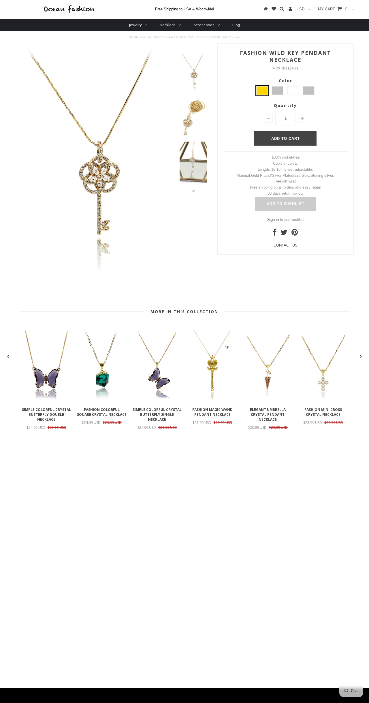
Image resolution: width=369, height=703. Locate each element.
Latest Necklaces (157, 36)
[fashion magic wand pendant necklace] (212, 401)
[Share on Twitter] (283, 234)
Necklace (168, 24)
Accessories (203, 24)
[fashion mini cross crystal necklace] (323, 401)
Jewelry (135, 24)
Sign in (273, 219)
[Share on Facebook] (274, 234)
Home (133, 36)
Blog (236, 24)
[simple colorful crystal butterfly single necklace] (157, 401)
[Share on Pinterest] (294, 234)
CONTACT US (286, 245)
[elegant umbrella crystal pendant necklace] (268, 401)
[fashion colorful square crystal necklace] (102, 401)
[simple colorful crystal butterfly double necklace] (46, 401)
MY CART (332, 9)
